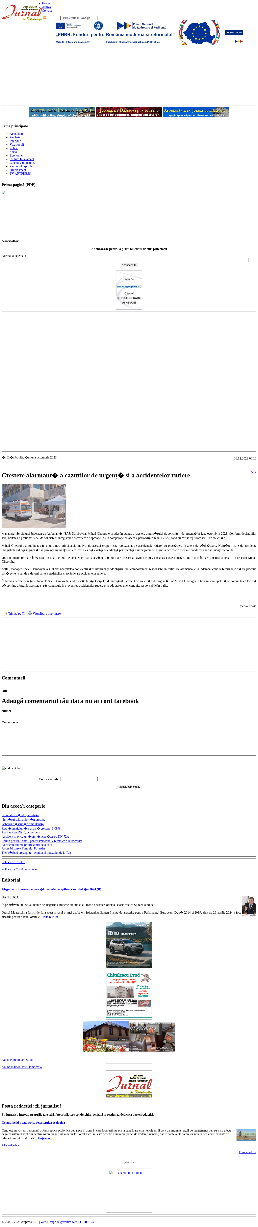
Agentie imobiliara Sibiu (17, 1059)
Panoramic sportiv (21, 166)
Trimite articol (247, 1152)
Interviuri (15, 141)
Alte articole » (11, 1145)
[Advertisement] (129, 75)
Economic (16, 155)
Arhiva (46, 7)
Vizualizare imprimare (47, 613)
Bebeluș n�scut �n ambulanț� (23, 824)
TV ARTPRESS (20, 173)
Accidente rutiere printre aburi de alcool (27, 844)
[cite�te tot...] (52, 917)
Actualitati (16, 133)
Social (14, 152)
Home (46, 3)
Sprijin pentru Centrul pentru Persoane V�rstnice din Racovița (42, 841)
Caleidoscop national (23, 162)
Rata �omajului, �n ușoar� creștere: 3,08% (31, 828)
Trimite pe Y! (16, 613)
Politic (14, 148)
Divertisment (18, 170)
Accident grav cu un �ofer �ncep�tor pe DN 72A (35, 836)
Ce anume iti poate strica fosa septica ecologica (33, 1122)
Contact (47, 10)
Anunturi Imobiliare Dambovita (22, 1067)
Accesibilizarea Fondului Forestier (23, 848)
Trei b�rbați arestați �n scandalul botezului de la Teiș (36, 852)
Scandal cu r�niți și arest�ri (20, 815)
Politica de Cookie (13, 862)
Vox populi (17, 144)
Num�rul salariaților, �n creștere (23, 819)
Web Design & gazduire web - (69, 1222)
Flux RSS (53, 18)
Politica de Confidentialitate (19, 869)
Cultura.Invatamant (22, 159)
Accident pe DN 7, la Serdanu (21, 832)
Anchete (15, 137)
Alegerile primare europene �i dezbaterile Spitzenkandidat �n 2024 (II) (51, 889)
